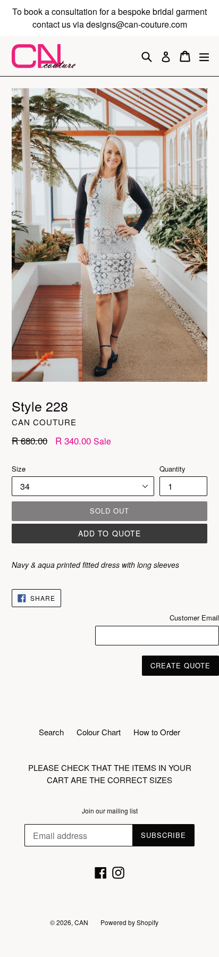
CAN (82, 922)
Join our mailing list (110, 811)
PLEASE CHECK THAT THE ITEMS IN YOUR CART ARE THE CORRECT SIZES (109, 773)
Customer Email (194, 617)
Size (19, 469)
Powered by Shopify (129, 922)
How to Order (156, 731)
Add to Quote (109, 533)
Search (51, 731)
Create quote (180, 665)
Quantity (172, 469)
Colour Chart (99, 731)
